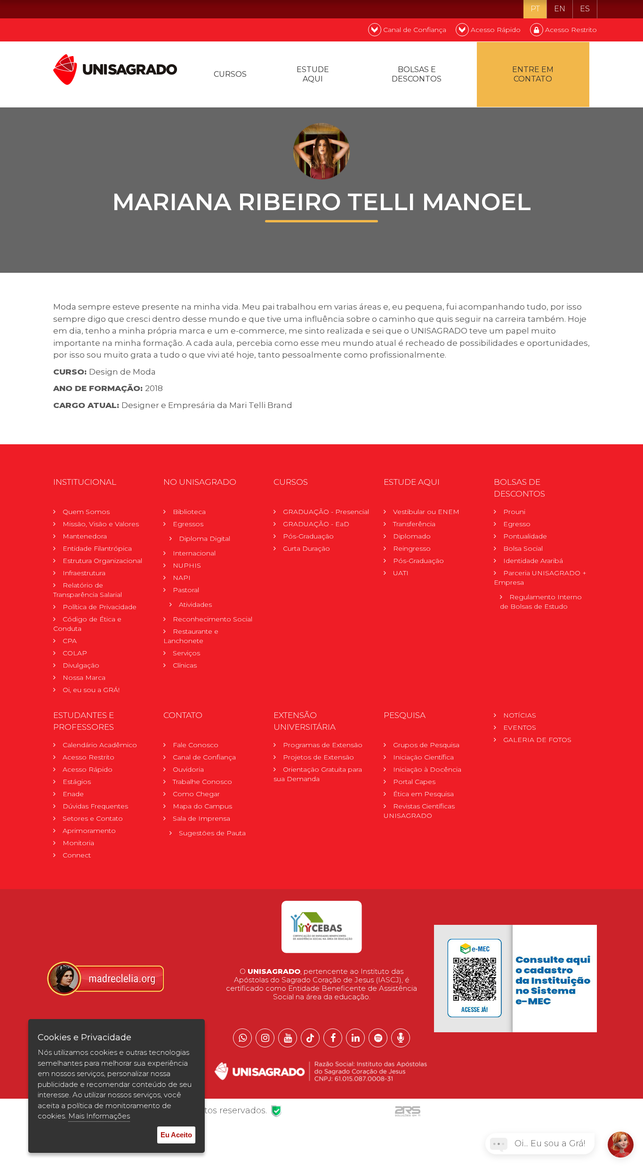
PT (535, 8)
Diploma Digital (204, 538)
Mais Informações (99, 1115)
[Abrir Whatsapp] (242, 1037)
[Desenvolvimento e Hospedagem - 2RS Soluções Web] (407, 1110)
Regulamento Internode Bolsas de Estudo (541, 602)
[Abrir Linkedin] (355, 1037)
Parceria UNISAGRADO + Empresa (540, 578)
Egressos (188, 524)
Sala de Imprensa (201, 818)
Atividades (195, 604)
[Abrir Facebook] (332, 1037)
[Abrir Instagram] (265, 1037)
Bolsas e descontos (417, 74)
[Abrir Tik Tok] (310, 1037)
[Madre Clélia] (105, 978)
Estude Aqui (313, 74)
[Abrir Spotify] (378, 1037)
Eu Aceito (176, 1135)
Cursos (230, 74)
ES (585, 8)
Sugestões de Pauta (212, 833)
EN (559, 8)
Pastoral (186, 590)
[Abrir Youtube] (287, 1037)
